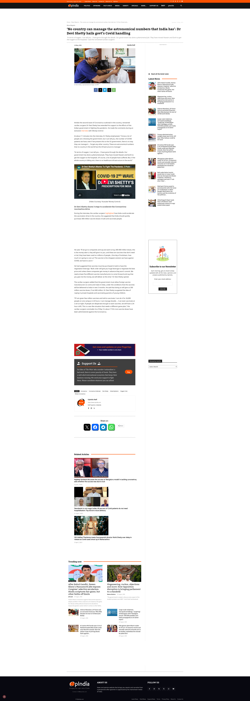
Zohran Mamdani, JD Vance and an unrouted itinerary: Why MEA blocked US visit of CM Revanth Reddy (91, 612)
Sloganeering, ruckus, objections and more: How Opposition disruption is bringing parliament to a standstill (124, 588)
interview (84, 131)
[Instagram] (173, 1)
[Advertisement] (115, 653)
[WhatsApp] (180, 1)
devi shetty (105, 391)
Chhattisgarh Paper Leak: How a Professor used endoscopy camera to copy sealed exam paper (166, 203)
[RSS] (175, 1)
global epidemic (114, 391)
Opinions (110, 581)
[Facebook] (171, 1)
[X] (178, 1)
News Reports (75, 22)
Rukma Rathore (111, 594)
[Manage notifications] (4, 696)
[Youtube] (182, 1)
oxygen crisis (123, 391)
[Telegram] (105, 90)
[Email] (109, 90)
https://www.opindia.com (94, 402)
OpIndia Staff (131, 45)
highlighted (109, 213)
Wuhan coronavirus (80, 394)
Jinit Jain (70, 596)
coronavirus (84, 391)
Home (68, 22)
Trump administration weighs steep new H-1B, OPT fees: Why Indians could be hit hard (166, 137)
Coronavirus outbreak (94, 391)
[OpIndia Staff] (81, 403)
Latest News (154, 78)
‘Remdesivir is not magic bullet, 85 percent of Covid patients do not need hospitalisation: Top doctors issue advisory (101, 509)
